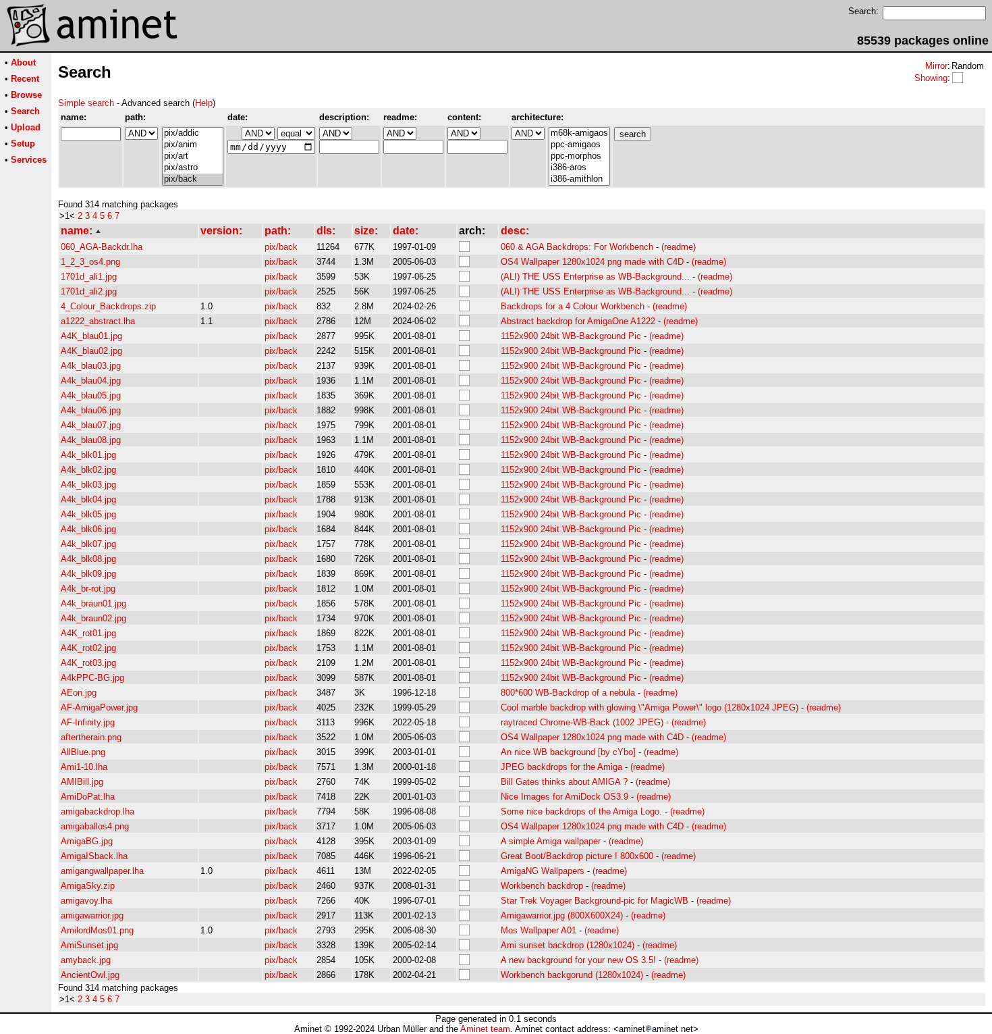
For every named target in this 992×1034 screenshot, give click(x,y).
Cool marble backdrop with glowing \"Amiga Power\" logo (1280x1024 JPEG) (649, 707)
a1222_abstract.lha (98, 321)
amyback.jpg (86, 960)
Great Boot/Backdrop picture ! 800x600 (577, 856)
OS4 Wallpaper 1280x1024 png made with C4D (592, 262)
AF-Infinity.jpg (88, 722)
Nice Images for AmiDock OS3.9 (564, 797)
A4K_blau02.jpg (91, 351)
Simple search (86, 103)
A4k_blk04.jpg (88, 499)
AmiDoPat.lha (88, 797)
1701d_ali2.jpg (89, 291)
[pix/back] (193, 179)
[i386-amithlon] (579, 179)
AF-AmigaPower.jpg (99, 707)
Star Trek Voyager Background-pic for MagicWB (594, 901)
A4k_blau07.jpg (91, 425)
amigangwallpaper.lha (102, 871)
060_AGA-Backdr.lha (101, 247)
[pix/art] (193, 156)
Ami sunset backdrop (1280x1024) (567, 945)
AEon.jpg (79, 693)
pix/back (281, 247)
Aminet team (485, 1029)
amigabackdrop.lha (97, 811)
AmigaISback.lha (94, 856)
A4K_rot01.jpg (88, 633)
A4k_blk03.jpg (88, 485)
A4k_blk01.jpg (88, 455)
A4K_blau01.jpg (91, 336)
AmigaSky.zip (88, 886)
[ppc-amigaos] (579, 145)
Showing (930, 78)
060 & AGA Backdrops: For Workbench (577, 247)
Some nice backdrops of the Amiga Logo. (581, 811)
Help (204, 103)
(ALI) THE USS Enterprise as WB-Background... (595, 277)
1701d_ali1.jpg (89, 277)
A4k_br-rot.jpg (88, 589)
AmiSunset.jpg (89, 945)
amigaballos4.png (95, 826)
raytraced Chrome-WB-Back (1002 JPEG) (582, 722)
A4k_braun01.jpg (93, 603)
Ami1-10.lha (84, 767)
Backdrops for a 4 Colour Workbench (572, 306)
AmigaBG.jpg (87, 841)
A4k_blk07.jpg (88, 544)
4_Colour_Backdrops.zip (108, 306)
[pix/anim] (193, 145)
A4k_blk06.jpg (88, 529)
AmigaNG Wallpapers (542, 871)
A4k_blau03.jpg (91, 366)
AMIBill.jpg (82, 782)
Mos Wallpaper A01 (538, 930)
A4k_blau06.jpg (91, 410)
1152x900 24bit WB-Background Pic (571, 336)
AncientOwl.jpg (90, 975)
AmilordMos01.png (97, 930)
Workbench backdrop (542, 886)
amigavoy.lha (86, 901)
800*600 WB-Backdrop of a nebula (568, 693)
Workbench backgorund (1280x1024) (572, 975)
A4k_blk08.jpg (88, 559)
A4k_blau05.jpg (91, 395)
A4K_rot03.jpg (88, 663)
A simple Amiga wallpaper (551, 841)
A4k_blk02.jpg (88, 470)
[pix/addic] (193, 133)
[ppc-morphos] (579, 156)
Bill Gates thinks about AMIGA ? (564, 782)
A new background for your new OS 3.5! (578, 960)
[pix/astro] (193, 168)
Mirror (936, 66)
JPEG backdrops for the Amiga (561, 767)
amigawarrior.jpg (92, 915)
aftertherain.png (91, 737)
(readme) (678, 247)
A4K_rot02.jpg (88, 648)
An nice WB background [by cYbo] (568, 752)
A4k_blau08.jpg (91, 440)
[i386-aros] (579, 168)
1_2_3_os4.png (90, 262)
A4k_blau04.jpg (91, 381)
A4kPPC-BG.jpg (92, 678)
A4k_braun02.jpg (93, 618)
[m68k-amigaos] (579, 133)
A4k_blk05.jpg (88, 514)
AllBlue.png (83, 752)
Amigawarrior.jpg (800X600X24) (562, 915)
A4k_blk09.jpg (88, 574)
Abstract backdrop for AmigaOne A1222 (578, 321)
